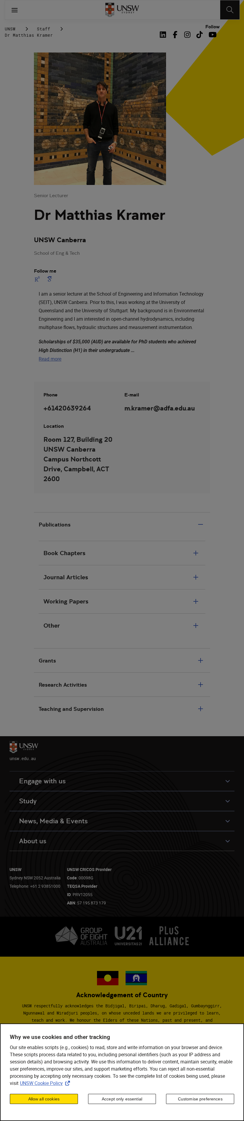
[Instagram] (187, 34)
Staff (43, 29)
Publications (55, 524)
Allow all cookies (44, 1099)
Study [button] (28, 801)
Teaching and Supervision (71, 709)
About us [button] (32, 841)
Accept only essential (122, 1099)
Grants (47, 660)
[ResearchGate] (38, 279)
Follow (212, 26)
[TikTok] (199, 34)
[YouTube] (211, 34)
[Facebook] (175, 34)
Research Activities (63, 685)
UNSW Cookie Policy (46, 1083)
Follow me (45, 271)
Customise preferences (200, 1099)
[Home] (122, 10)
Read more (50, 359)
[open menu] (14, 9)
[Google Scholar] (49, 279)
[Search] (230, 9)
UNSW (10, 29)
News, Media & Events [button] (53, 821)
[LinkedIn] (164, 34)
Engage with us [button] (42, 781)
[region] (122, 1072)
